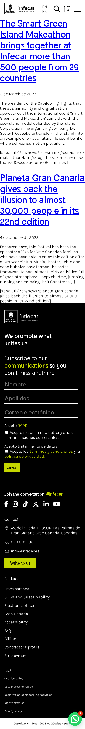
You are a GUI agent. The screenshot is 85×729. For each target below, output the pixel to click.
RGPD (23, 425)
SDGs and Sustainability (27, 597)
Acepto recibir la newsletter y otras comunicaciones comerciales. (38, 435)
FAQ (7, 630)
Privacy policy (13, 711)
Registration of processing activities (28, 694)
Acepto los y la (42, 454)
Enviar (12, 467)
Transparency (16, 588)
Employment (16, 655)
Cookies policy (13, 678)
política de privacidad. (24, 456)
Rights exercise (14, 702)
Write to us (20, 563)
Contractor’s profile (21, 647)
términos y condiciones (51, 451)
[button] (75, 719)
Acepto (16, 425)
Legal (7, 670)
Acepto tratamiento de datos (30, 446)
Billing (10, 638)
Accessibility (16, 622)
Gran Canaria (16, 613)
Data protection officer (19, 686)
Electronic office (19, 605)
